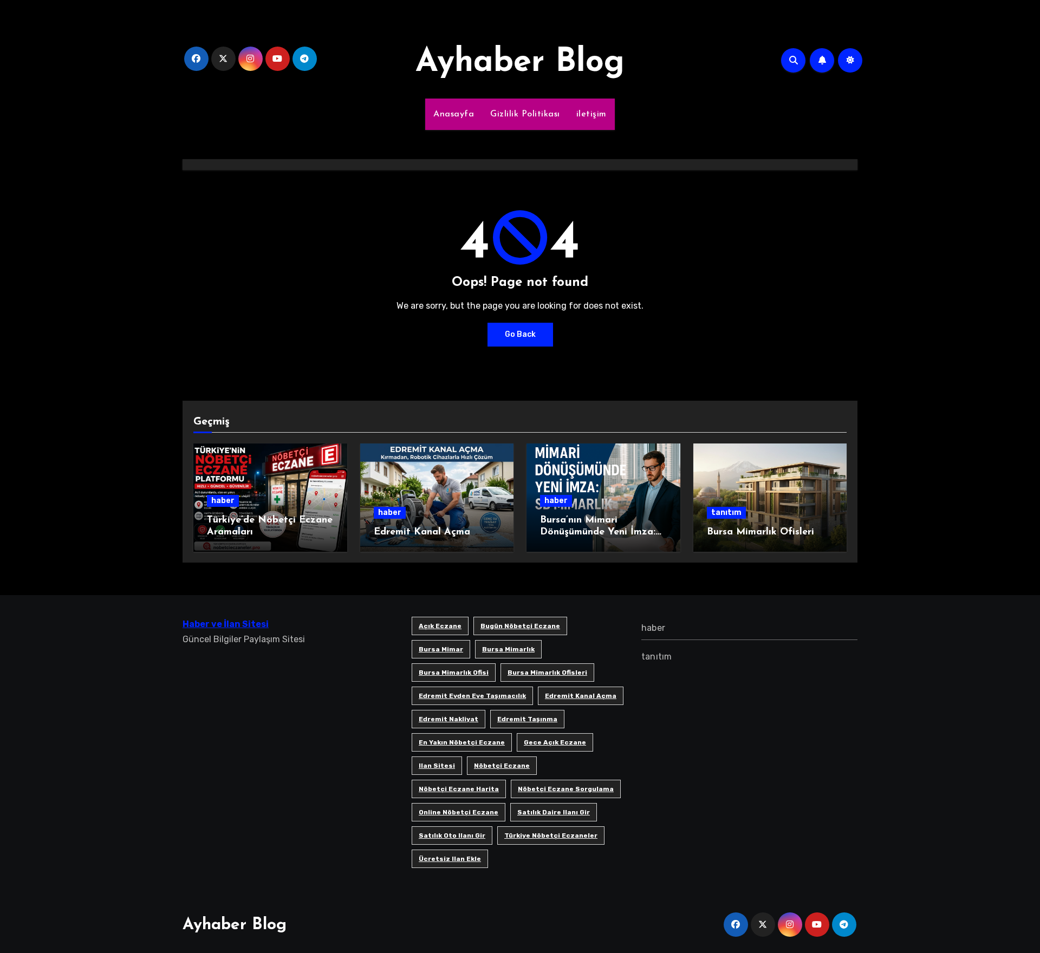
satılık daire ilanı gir (553, 812)
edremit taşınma (527, 719)
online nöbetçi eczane (458, 812)
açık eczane (440, 626)
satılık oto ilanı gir (452, 835)
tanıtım (726, 512)
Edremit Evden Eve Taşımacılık (472, 696)
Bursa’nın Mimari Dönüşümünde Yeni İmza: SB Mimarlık (597, 532)
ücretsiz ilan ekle (450, 859)
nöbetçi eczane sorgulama (566, 789)
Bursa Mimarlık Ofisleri (760, 532)
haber (223, 500)
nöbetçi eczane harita (459, 789)
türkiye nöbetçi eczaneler (550, 835)
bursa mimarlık (508, 649)
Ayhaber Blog (520, 63)
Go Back (520, 334)
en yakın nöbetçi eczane (462, 742)
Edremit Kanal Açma (422, 532)
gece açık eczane (555, 742)
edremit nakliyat (448, 719)
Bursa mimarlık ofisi (454, 672)
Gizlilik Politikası (525, 114)
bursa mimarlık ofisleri (547, 672)
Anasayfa (453, 114)
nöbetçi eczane (502, 765)
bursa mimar (441, 649)
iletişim (591, 114)
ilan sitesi (437, 765)
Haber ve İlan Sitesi (226, 624)
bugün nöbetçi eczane (520, 626)
